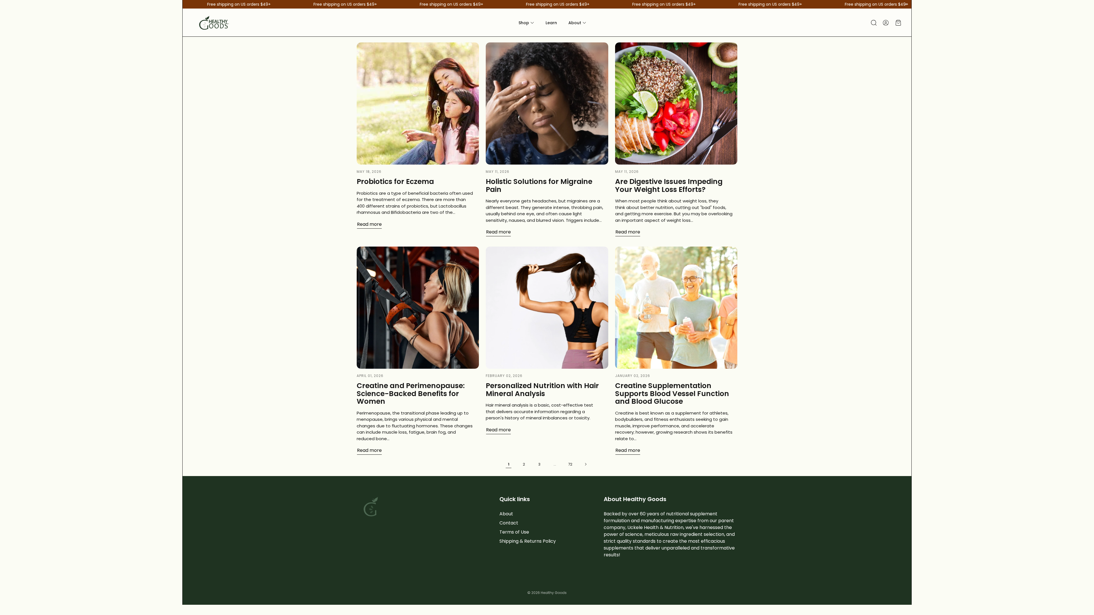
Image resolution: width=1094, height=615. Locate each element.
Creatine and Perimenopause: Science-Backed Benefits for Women (411, 393)
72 (570, 464)
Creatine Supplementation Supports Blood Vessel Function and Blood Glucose (672, 393)
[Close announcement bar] (905, 4)
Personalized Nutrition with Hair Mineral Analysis (542, 390)
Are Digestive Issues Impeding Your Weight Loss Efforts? (668, 185)
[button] (873, 23)
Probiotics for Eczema (395, 181)
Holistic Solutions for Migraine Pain (539, 185)
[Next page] (585, 464)
